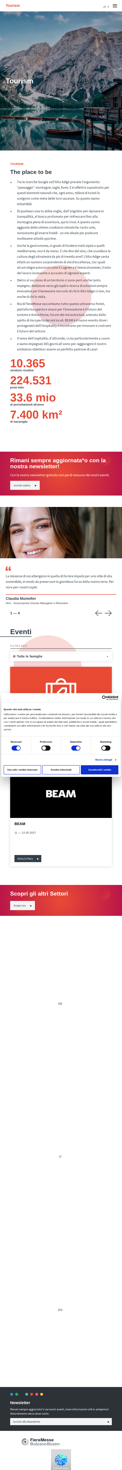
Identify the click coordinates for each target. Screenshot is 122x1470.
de (60, 1003)
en (60, 1310)
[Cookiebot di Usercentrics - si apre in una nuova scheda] (104, 697)
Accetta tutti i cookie (99, 769)
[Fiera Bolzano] (25, 1441)
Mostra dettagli (103, 759)
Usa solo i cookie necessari (22, 769)
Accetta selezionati (61, 769)
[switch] (46, 748)
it (60, 1156)
